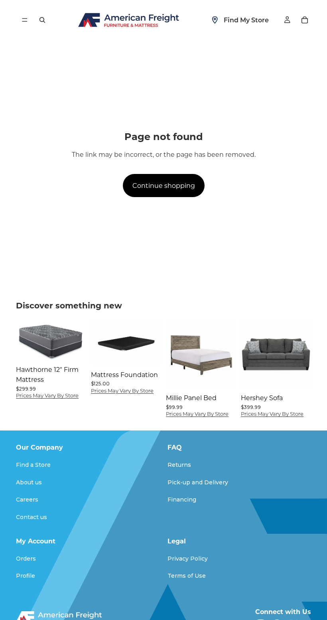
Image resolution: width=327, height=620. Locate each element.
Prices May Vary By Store (47, 395)
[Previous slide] (99, 342)
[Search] (42, 20)
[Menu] (24, 20)
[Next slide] (152, 342)
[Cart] (304, 20)
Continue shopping (163, 185)
